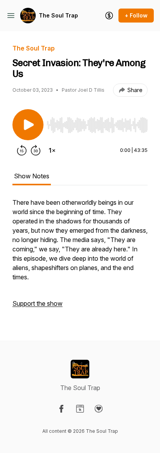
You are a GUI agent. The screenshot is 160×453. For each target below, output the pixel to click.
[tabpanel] (80, 257)
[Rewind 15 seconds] (21, 150)
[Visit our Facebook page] (61, 409)
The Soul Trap (58, 15)
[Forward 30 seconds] (35, 150)
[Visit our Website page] (80, 409)
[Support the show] (109, 15)
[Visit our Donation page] (99, 409)
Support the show (37, 303)
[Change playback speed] (52, 150)
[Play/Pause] (27, 124)
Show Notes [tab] (31, 176)
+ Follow (136, 15)
